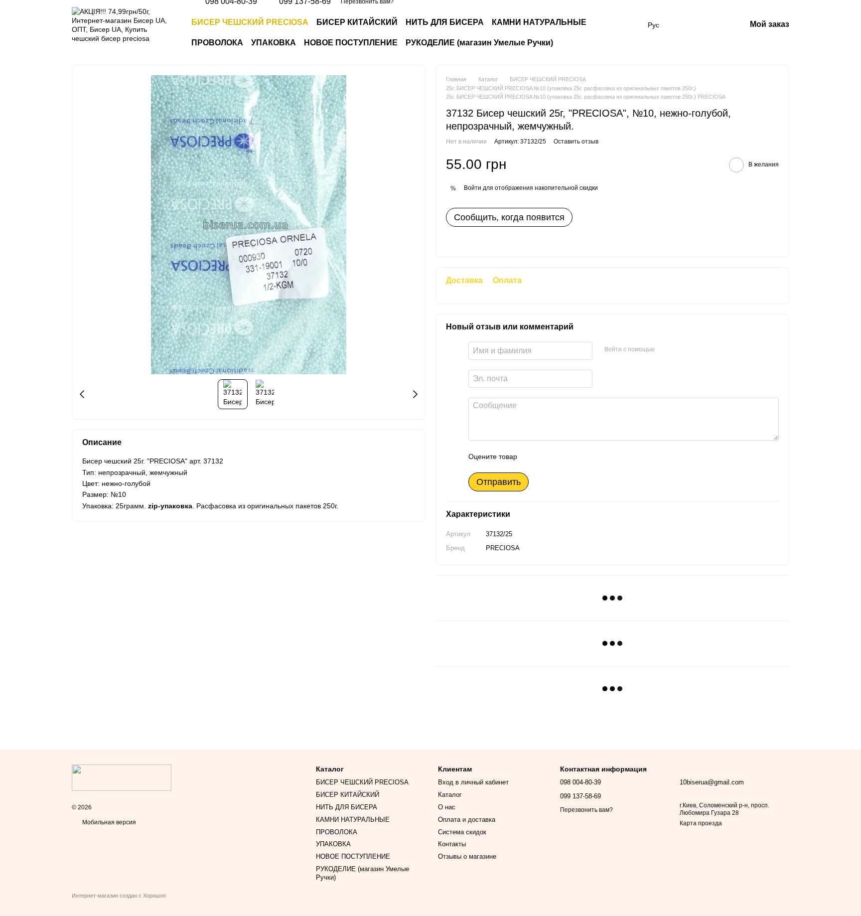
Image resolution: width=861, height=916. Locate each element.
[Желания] (686, 25)
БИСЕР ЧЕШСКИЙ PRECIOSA (249, 22)
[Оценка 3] (566, 456)
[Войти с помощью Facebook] (666, 349)
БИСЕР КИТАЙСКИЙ (357, 22)
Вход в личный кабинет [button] (473, 782)
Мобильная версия (108, 822)
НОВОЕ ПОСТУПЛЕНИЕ (351, 42)
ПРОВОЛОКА (217, 42)
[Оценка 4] (581, 456)
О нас (446, 807)
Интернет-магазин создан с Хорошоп (119, 896)
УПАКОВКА (273, 42)
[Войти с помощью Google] (682, 349)
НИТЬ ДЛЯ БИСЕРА (445, 22)
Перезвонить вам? (586, 809)
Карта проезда (701, 823)
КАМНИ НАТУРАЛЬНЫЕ (539, 22)
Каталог (450, 794)
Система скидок (462, 832)
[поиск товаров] (620, 33)
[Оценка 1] (534, 456)
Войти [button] (472, 187)
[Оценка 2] (550, 456)
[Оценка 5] (597, 456)
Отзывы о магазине (467, 856)
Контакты (452, 844)
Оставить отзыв (576, 141)
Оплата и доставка (466, 819)
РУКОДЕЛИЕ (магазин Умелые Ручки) (479, 42)
